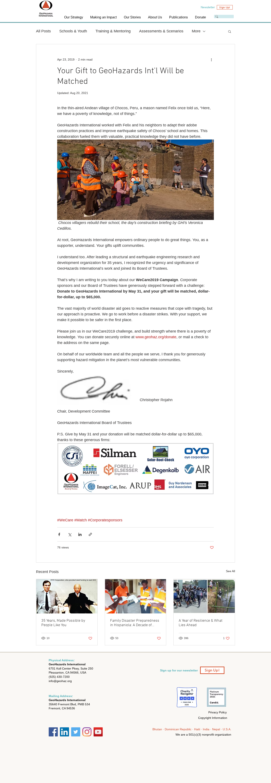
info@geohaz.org (60, 681)
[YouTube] (98, 731)
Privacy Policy (217, 712)
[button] (74, 17)
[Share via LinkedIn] (80, 534)
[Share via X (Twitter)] (70, 534)
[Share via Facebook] (59, 534)
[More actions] (211, 59)
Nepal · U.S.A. (221, 729)
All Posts (43, 31)
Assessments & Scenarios (161, 31)
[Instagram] (86, 731)
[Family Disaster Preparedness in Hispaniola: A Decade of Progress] (135, 596)
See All (230, 571)
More (196, 31)
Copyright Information (212, 717)
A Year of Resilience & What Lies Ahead (201, 623)
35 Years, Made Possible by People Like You (63, 623)
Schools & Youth (73, 31)
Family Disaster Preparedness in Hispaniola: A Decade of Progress (134, 623)
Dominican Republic (178, 729)
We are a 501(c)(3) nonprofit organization (203, 734)
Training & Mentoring (113, 31)
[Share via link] (90, 534)
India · (207, 729)
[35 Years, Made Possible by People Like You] (66, 596)
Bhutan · (158, 729)
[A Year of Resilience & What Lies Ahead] (204, 596)
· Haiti (196, 729)
